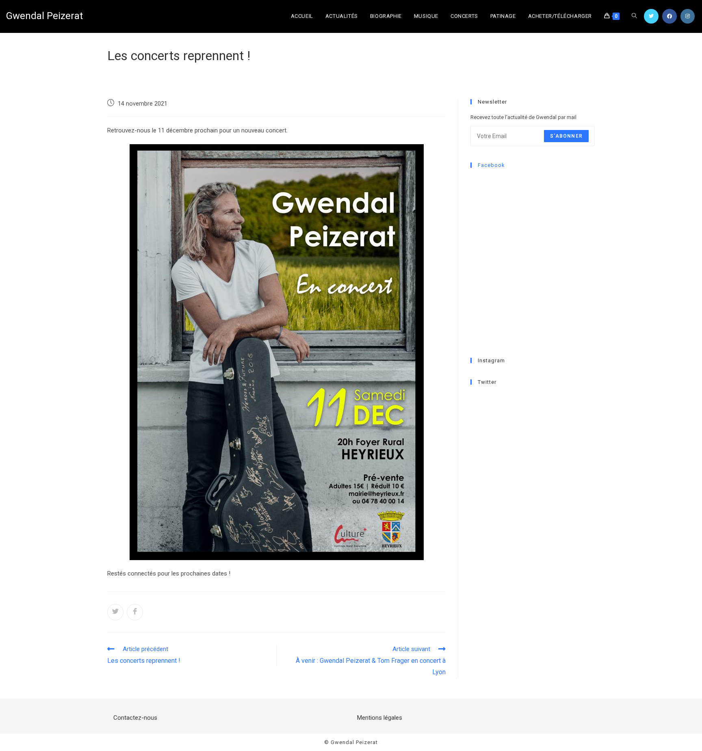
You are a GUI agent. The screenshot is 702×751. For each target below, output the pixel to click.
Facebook (491, 165)
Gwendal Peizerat (44, 16)
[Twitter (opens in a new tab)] (651, 16)
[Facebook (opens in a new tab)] (669, 16)
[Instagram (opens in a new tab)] (687, 16)
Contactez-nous (135, 717)
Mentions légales (379, 717)
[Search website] (634, 16)
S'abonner (566, 136)
